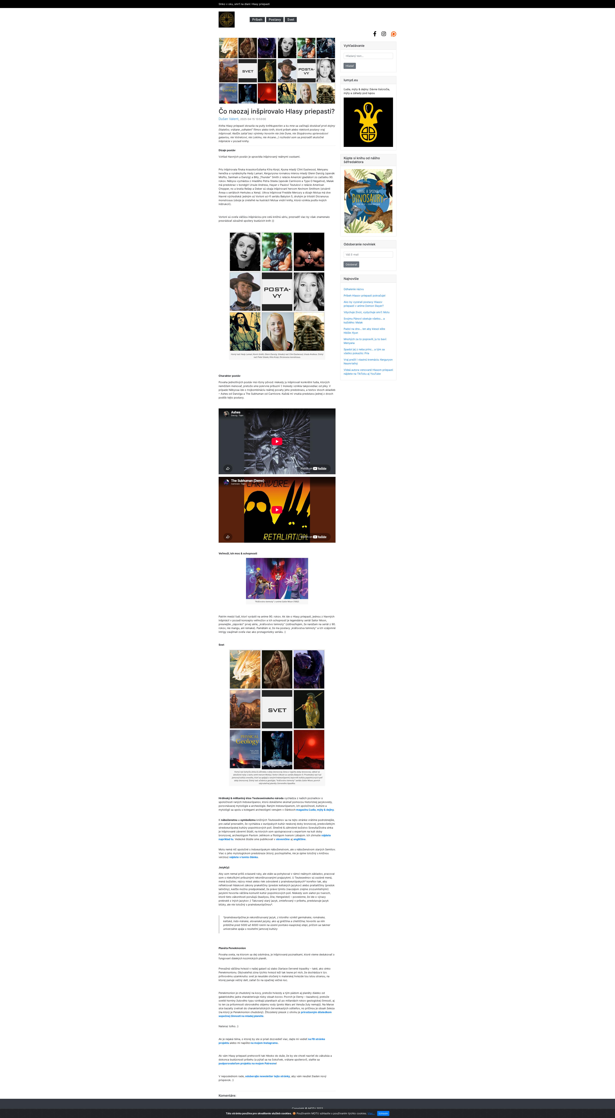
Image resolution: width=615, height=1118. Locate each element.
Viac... (371, 1113)
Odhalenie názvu (354, 289)
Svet (290, 19)
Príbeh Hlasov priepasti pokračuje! (364, 295)
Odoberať (351, 264)
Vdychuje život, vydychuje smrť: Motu (367, 312)
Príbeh (257, 19)
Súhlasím (383, 1113)
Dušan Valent (228, 119)
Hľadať (350, 65)
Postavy (275, 19)
